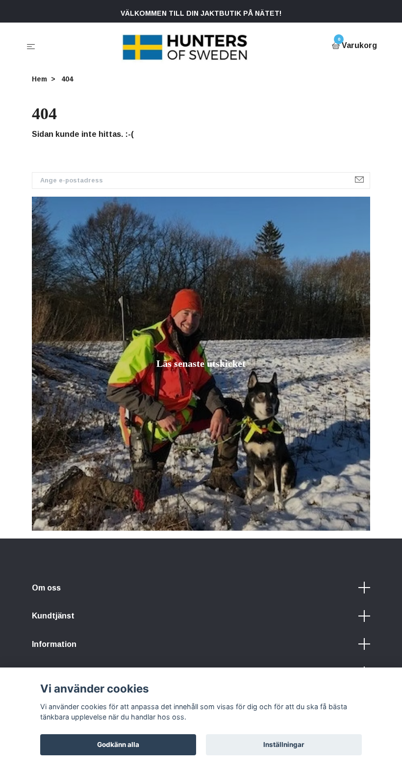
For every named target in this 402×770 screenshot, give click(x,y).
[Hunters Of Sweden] (185, 46)
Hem (39, 79)
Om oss (46, 588)
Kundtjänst (53, 616)
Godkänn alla (118, 744)
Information (54, 644)
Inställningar (283, 744)
